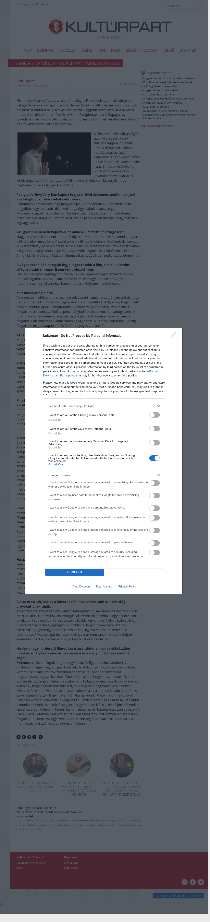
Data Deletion (81, 586)
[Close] (174, 336)
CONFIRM (74, 572)
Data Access (104, 586)
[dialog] (104, 461)
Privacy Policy (127, 586)
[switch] (154, 415)
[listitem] (104, 406)
